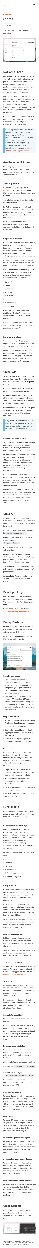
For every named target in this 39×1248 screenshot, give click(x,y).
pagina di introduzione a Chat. (14, 974)
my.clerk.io (7, 190)
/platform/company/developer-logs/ (17, 611)
